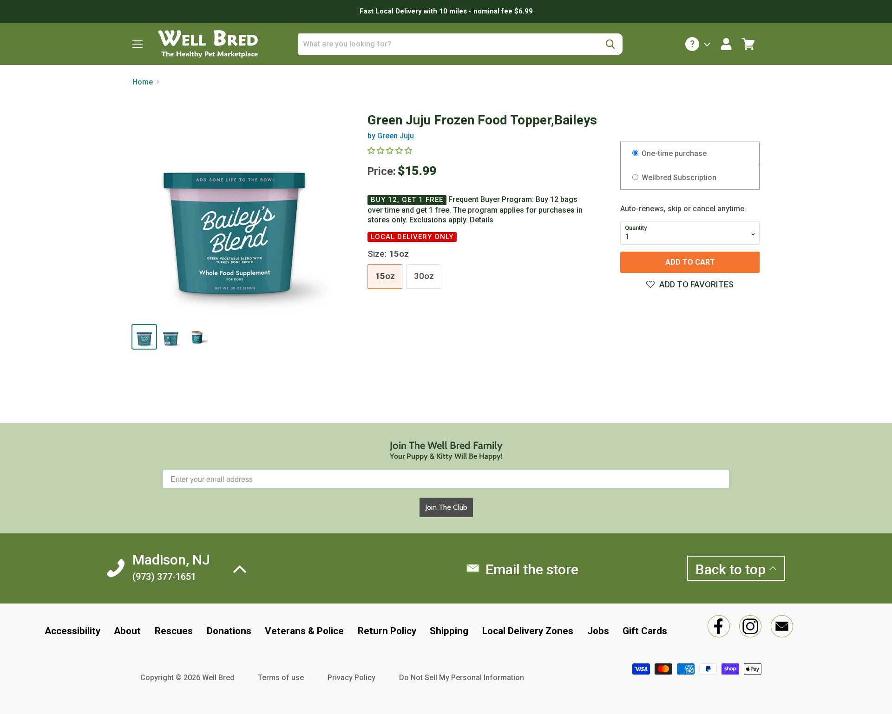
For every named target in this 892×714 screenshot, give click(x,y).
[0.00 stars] (390, 150)
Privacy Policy (351, 677)
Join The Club (446, 507)
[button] (690, 284)
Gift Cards (645, 630)
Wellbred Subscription (678, 177)
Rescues (174, 630)
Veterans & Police (304, 630)
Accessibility (72, 630)
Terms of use (281, 677)
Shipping (449, 630)
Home (142, 82)
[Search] (610, 44)
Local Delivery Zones (527, 630)
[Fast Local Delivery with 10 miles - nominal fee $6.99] (446, 11)
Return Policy (387, 630)
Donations (229, 630)
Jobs (598, 630)
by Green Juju (390, 135)
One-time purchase (673, 153)
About (127, 630)
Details (481, 220)
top (732, 569)
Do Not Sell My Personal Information (461, 677)
